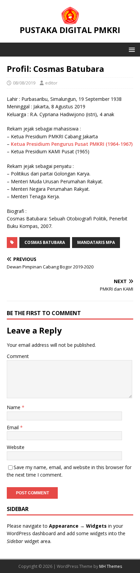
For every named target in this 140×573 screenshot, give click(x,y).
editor (51, 83)
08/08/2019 (24, 83)
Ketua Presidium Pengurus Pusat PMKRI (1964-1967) (72, 144)
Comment (18, 356)
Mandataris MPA (96, 242)
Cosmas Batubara (44, 242)
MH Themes (110, 566)
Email (13, 427)
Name (14, 407)
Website (15, 447)
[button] (130, 49)
